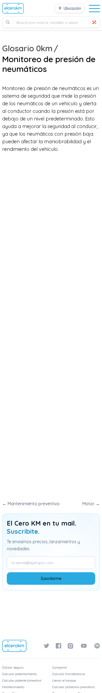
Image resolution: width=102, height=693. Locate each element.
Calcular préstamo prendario (73, 687)
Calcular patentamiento (19, 674)
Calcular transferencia (68, 674)
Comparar (59, 667)
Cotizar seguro (12, 667)
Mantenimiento (13, 687)
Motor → (91, 503)
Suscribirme (51, 578)
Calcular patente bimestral (21, 680)
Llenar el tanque (64, 680)
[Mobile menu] (94, 8)
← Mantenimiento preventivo (31, 503)
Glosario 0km (27, 48)
